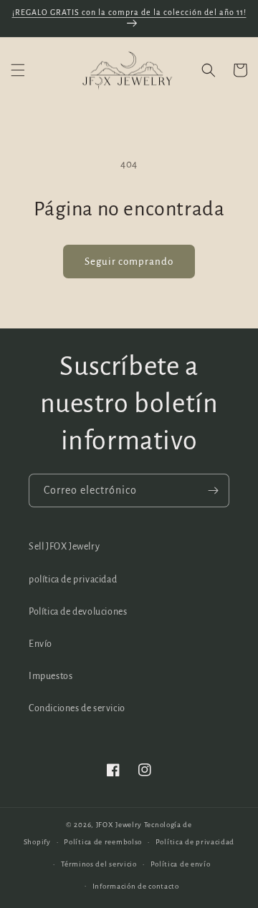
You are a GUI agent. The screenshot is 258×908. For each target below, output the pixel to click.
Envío (40, 644)
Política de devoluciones (78, 612)
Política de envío (180, 864)
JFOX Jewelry (119, 825)
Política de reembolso (103, 842)
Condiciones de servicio (77, 708)
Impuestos (50, 676)
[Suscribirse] (213, 490)
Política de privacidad (195, 842)
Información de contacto (135, 886)
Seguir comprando (129, 261)
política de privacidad (73, 580)
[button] (18, 70)
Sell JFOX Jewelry (64, 547)
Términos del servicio (99, 864)
